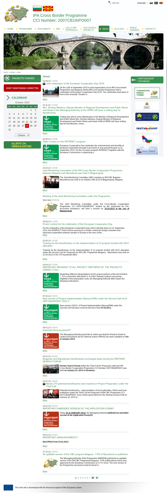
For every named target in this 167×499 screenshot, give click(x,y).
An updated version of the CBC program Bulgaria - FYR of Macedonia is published (85, 454)
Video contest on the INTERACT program (64, 141)
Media (12, 72)
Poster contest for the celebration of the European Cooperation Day (77, 224)
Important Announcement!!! (57, 330)
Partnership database (146, 80)
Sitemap (115, 3)
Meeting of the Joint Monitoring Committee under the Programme (76, 196)
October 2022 (22, 102)
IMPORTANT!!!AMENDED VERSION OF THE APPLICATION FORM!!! (78, 408)
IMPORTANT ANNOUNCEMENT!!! (60, 437)
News (19, 72)
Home (6, 72)
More (45, 99)
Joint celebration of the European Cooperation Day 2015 (75, 83)
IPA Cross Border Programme (60, 15)
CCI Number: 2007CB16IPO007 (62, 20)
